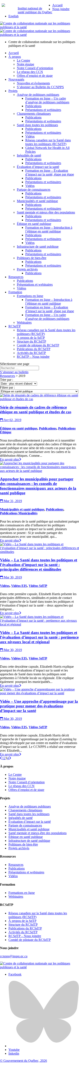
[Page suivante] (10, 758)
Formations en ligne (30, 296)
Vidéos (30, 136)
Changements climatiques (34, 113)
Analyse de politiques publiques (38, 94)
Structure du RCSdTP (31, 341)
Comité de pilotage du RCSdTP (38, 345)
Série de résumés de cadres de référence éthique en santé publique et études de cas (35, 409)
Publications (33, 106)
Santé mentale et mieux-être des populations (46, 212)
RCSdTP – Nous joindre (33, 356)
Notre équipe (25, 64)
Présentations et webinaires (43, 110)
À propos (14, 56)
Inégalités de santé (29, 155)
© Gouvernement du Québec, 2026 (23, 1060)
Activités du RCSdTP (31, 353)
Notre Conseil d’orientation (35, 68)
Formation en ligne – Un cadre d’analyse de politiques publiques (47, 100)
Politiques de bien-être (31, 258)
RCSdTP (14, 326)
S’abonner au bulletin (14, 372)
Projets (12, 91)
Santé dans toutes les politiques (37, 125)
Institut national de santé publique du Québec (35, 10)
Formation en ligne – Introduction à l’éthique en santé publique (48, 229)
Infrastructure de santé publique (38, 246)
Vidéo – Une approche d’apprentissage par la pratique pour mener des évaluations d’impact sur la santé (39, 706)
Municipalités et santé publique (37, 201)
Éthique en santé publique (34, 224)
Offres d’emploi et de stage (35, 75)
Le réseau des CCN (30, 72)
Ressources (15, 277)
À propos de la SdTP (31, 337)
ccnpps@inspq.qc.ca (13, 956)
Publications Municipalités (18, 513)
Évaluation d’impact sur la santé (38, 167)
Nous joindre (61, 9)
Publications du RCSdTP (33, 349)
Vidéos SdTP (38, 586)
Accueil (57, 5)
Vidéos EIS (19, 586)
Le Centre (23, 60)
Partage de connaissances (33, 189)
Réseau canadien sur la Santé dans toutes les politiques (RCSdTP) (48, 142)
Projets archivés (27, 269)
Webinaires (24, 322)
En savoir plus (9, 459)
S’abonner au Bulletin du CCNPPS (40, 87)
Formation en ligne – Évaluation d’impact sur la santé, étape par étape (49, 172)
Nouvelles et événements (33, 83)
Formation (15, 292)
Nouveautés (16, 79)
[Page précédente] (1, 758)
